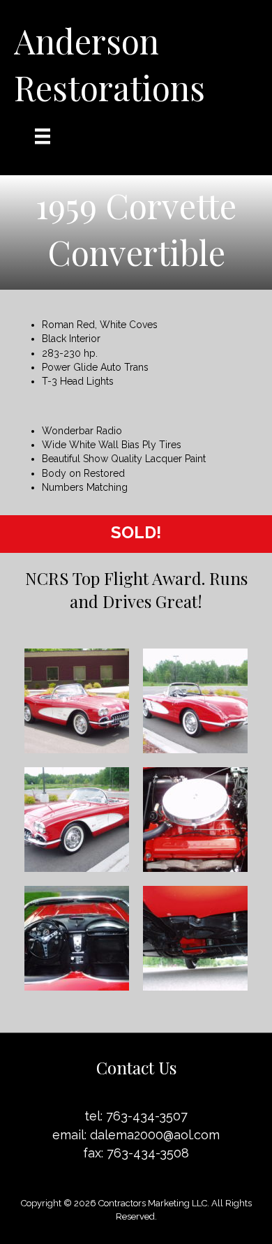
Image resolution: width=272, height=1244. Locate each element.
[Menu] (42, 136)
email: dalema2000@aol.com (136, 1134)
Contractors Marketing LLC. (153, 1203)
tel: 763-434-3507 (136, 1116)
